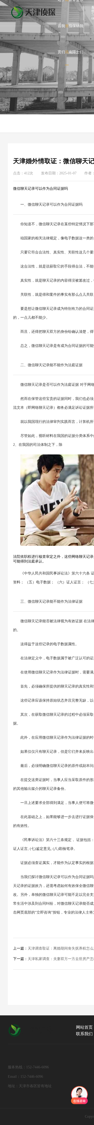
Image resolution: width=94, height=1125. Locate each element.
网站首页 (84, 1027)
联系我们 (84, 1034)
